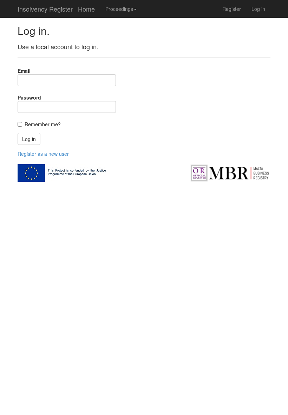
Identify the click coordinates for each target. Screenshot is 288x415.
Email (24, 70)
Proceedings (119, 8)
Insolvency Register (45, 8)
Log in (258, 8)
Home (86, 8)
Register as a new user (43, 153)
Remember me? (43, 124)
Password (29, 97)
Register (231, 8)
